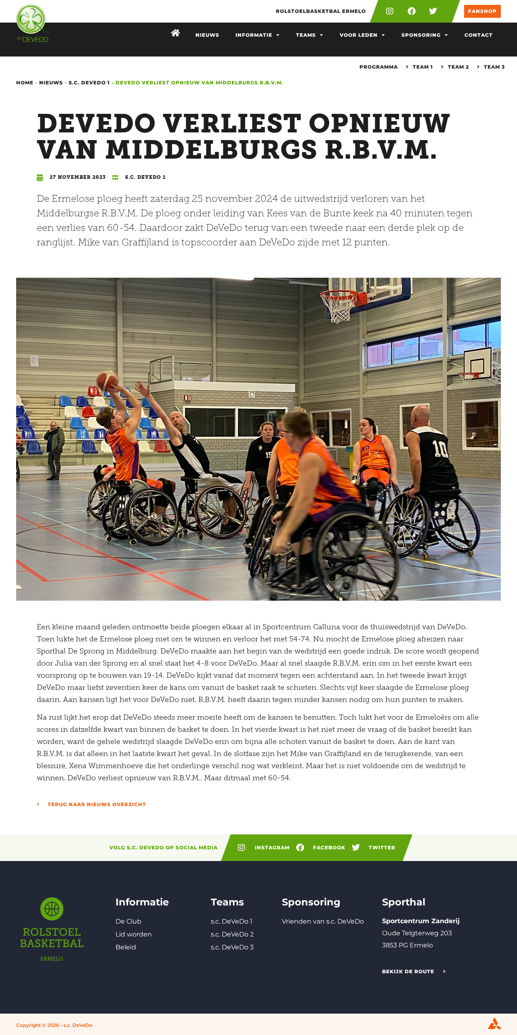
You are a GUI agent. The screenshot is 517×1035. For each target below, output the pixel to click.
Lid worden (134, 934)
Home (25, 83)
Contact (478, 35)
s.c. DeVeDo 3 (232, 947)
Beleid (126, 947)
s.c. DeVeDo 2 (232, 934)
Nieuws (207, 35)
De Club (128, 921)
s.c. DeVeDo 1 (89, 83)
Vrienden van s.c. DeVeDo (323, 921)
